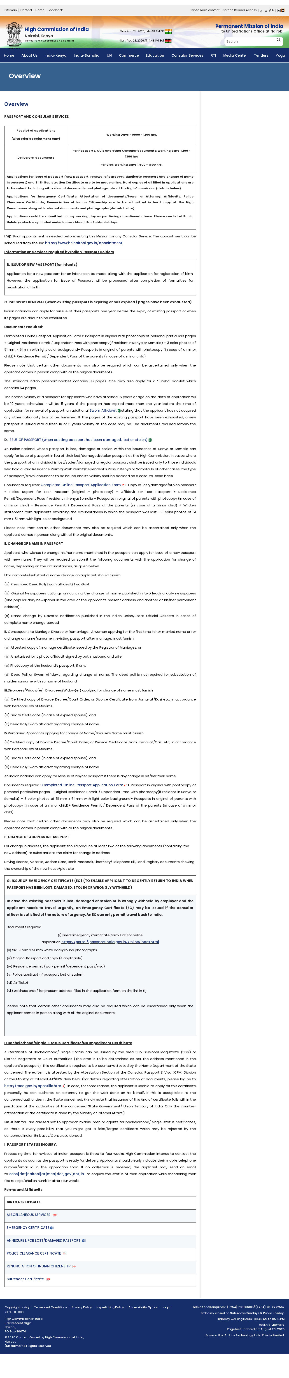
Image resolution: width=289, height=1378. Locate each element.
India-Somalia (87, 55)
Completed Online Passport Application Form (81, 485)
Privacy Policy (82, 1307)
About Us (29, 55)
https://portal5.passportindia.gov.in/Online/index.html (110, 942)
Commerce (129, 55)
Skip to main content (204, 10)
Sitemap (11, 10)
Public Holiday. (273, 1313)
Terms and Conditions (50, 1307)
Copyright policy (17, 1307)
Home (39, 10)
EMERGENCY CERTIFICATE (28, 1227)
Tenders (261, 55)
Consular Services (187, 55)
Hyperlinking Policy (110, 1307)
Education (155, 55)
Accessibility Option (143, 1307)
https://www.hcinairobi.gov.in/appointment (83, 243)
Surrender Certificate (27, 1279)
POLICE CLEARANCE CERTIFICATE (35, 1253)
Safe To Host (14, 1312)
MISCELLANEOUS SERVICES (30, 1214)
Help (166, 1307)
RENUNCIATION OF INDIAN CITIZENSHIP (39, 1266)
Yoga (280, 55)
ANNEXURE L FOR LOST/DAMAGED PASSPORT (44, 1240)
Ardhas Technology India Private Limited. (254, 1335)
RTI (213, 55)
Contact (26, 10)
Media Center (235, 55)
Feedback (55, 10)
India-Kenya (56, 55)
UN (109, 55)
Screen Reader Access (240, 10)
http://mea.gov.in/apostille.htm (32, 1085)
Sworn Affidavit (103, 410)
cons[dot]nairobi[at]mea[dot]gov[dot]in (46, 1174)
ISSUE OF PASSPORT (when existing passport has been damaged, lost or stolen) (78, 439)
